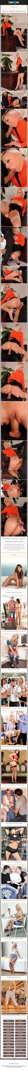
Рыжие (20, 1050)
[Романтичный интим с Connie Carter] (14, 574)
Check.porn (16, 1063)
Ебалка (8, 1020)
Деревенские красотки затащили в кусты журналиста (14, 707)
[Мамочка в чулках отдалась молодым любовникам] (14, 882)
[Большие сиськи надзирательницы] (14, 844)
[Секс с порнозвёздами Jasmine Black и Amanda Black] (14, 613)
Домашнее (8, 1035)
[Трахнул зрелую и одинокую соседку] (14, 805)
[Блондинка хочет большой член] (14, 959)
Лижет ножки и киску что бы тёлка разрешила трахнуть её (14, 747)
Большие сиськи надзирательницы (14, 861)
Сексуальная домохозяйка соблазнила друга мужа (14, 1015)
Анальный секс (8, 1023)
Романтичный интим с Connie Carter (14, 592)
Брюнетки (8, 1029)
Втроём (9, 1032)
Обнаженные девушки (20, 1047)
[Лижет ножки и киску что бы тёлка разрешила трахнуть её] (14, 728)
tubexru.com (9, 1066)
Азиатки (21, 1020)
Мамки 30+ (20, 1038)
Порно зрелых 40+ (8, 1050)
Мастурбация (8, 1041)
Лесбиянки (8, 1038)
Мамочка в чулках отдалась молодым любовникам (14, 900)
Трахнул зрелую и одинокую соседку (14, 823)
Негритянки (9, 1047)
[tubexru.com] (14, 2)
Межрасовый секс (20, 1041)
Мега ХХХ (14, 554)
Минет (8, 1044)
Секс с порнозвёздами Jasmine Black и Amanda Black (14, 631)
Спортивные (8, 1056)
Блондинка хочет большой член (14, 977)
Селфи (8, 1053)
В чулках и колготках (20, 1029)
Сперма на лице (21, 1053)
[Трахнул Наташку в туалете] (14, 651)
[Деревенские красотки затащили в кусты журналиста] (14, 690)
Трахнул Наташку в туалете (14, 669)
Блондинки (20, 1023)
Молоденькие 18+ (20, 1044)
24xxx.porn (11, 1063)
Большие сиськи (8, 1026)
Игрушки (20, 1035)
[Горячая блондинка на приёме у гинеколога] (14, 920)
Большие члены (20, 1026)
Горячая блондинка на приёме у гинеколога (14, 938)
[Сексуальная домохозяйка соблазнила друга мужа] (14, 997)
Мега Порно (21, 1056)
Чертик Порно (14, 7)
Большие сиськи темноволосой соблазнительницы (14, 784)
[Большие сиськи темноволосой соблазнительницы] (14, 767)
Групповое (20, 1032)
